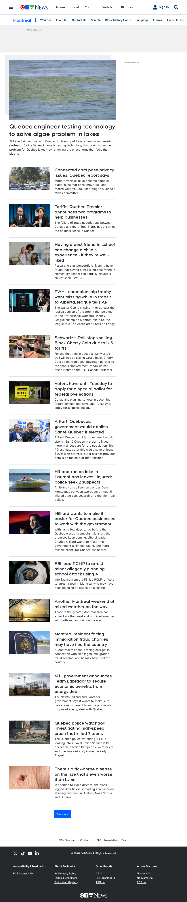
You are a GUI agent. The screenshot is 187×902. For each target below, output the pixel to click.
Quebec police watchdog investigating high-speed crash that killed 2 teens (80, 728)
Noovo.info (143, 873)
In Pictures (125, 7)
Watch (107, 7)
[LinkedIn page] (37, 853)
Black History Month (118, 20)
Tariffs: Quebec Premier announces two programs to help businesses (83, 211)
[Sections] (11, 7)
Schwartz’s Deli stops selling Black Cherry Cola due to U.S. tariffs (84, 342)
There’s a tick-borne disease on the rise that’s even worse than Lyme (83, 774)
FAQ (98, 840)
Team (124, 840)
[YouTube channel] (30, 853)
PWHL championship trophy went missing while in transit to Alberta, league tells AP (83, 296)
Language (142, 20)
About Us (62, 20)
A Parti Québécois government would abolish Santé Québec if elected (81, 426)
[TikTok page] (22, 853)
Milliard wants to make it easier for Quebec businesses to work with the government (85, 518)
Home (60, 7)
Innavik (157, 20)
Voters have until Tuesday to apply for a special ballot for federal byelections (83, 388)
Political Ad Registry (66, 882)
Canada (91, 7)
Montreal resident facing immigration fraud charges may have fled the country (81, 639)
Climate (96, 20)
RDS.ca (141, 882)
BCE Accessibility (23, 873)
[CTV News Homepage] (34, 7)
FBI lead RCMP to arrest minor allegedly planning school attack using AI (80, 568)
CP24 (99, 873)
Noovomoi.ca (145, 877)
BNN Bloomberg (105, 877)
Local (75, 7)
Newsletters (111, 840)
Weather (45, 20)
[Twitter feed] (15, 853)
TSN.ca (100, 882)
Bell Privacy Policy (65, 873)
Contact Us (79, 20)
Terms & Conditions (65, 877)
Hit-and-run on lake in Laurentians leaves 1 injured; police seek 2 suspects (83, 476)
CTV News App (68, 840)
